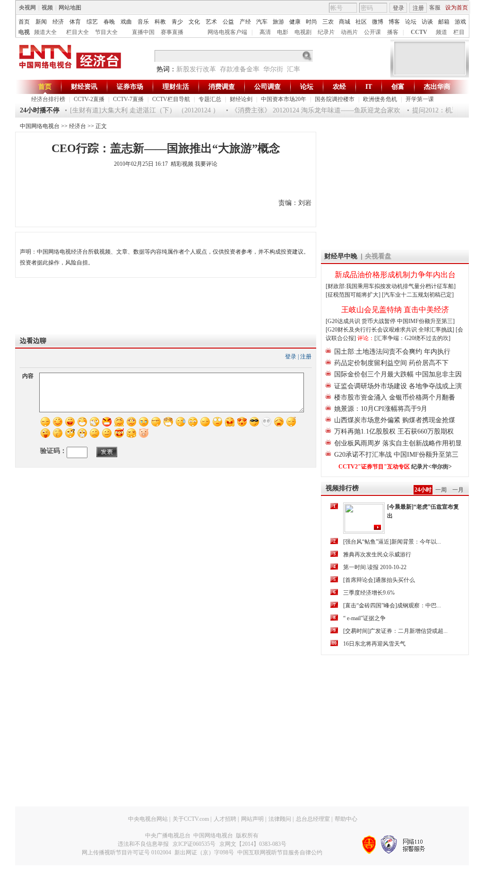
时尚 (311, 21)
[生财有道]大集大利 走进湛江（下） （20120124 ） (139, 110)
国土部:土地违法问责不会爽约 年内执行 (392, 351)
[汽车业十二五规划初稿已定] (418, 294)
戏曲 (126, 21)
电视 (24, 32)
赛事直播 (172, 32)
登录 (398, 8)
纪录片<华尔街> (431, 466)
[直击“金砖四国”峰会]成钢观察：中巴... (392, 605)
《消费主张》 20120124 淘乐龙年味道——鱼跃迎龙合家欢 (310, 110)
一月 (458, 489)
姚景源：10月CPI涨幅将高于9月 (380, 408)
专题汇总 (210, 99)
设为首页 (456, 7)
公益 (228, 21)
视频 (47, 7)
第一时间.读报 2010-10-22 (374, 567)
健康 (295, 21)
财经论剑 (241, 99)
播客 (392, 32)
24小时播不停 (40, 110)
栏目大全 (77, 32)
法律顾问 (279, 819)
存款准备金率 (239, 69)
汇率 (293, 69)
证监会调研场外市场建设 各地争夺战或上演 (398, 386)
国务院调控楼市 (334, 99)
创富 (398, 86)
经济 (58, 21)
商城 (344, 21)
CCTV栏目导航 (171, 99)
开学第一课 (420, 99)
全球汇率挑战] (436, 329)
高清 (265, 32)
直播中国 (143, 32)
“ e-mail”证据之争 (364, 618)
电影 (282, 32)
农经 (339, 86)
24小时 (423, 489)
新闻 (41, 21)
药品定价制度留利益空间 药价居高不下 (391, 362)
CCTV (419, 32)
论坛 (410, 21)
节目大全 (106, 32)
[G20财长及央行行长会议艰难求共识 (372, 329)
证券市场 (130, 86)
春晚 (109, 21)
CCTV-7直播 (128, 99)
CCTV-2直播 (89, 99)
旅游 (278, 21)
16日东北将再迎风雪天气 (374, 643)
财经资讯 (84, 86)
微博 (377, 21)
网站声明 (252, 819)
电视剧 (302, 32)
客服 (435, 7)
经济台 (77, 126)
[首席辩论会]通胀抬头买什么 (379, 580)
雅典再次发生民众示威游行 (377, 554)
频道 (441, 32)
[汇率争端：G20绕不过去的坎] (412, 338)
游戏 (460, 21)
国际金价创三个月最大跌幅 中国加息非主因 (398, 374)
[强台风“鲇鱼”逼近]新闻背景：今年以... (392, 541)
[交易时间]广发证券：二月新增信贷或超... (395, 631)
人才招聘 (225, 819)
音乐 (143, 21)
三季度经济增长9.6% (369, 592)
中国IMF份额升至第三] (426, 321)
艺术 (211, 21)
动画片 (349, 32)
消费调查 (221, 86)
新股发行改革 (196, 69)
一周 (441, 489)
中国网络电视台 (40, 126)
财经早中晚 (340, 256)
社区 (361, 21)
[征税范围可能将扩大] (353, 294)
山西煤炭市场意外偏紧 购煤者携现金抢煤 (394, 420)
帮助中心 (346, 819)
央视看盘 (378, 256)
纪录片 (326, 32)
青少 (177, 21)
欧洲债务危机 (380, 99)
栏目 (459, 32)
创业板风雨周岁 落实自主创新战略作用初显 (398, 443)
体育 (75, 21)
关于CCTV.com (191, 819)
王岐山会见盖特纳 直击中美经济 (395, 310)
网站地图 (70, 7)
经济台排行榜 (48, 99)
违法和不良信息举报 (143, 844)
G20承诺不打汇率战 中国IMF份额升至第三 (396, 454)
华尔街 (273, 69)
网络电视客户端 (227, 32)
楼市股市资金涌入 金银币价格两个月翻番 (394, 397)
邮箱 (443, 21)
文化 (194, 21)
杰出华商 (437, 86)
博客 (394, 21)
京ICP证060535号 (194, 844)
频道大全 (45, 32)
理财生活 (176, 86)
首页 (24, 21)
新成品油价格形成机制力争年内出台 (395, 275)
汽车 (262, 21)
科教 (160, 21)
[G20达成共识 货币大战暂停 (361, 321)
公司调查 (267, 86)
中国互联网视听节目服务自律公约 (279, 852)
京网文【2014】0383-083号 (252, 844)
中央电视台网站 (148, 819)
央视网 (27, 7)
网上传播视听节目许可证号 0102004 (126, 852)
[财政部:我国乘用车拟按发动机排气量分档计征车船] (391, 286)
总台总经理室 (313, 819)
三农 (328, 21)
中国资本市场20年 (283, 99)
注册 (418, 8)
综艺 (92, 21)
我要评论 (206, 164)
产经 (245, 21)
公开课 (372, 32)
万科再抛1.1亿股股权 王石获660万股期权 (394, 431)
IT (368, 86)
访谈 (427, 21)
